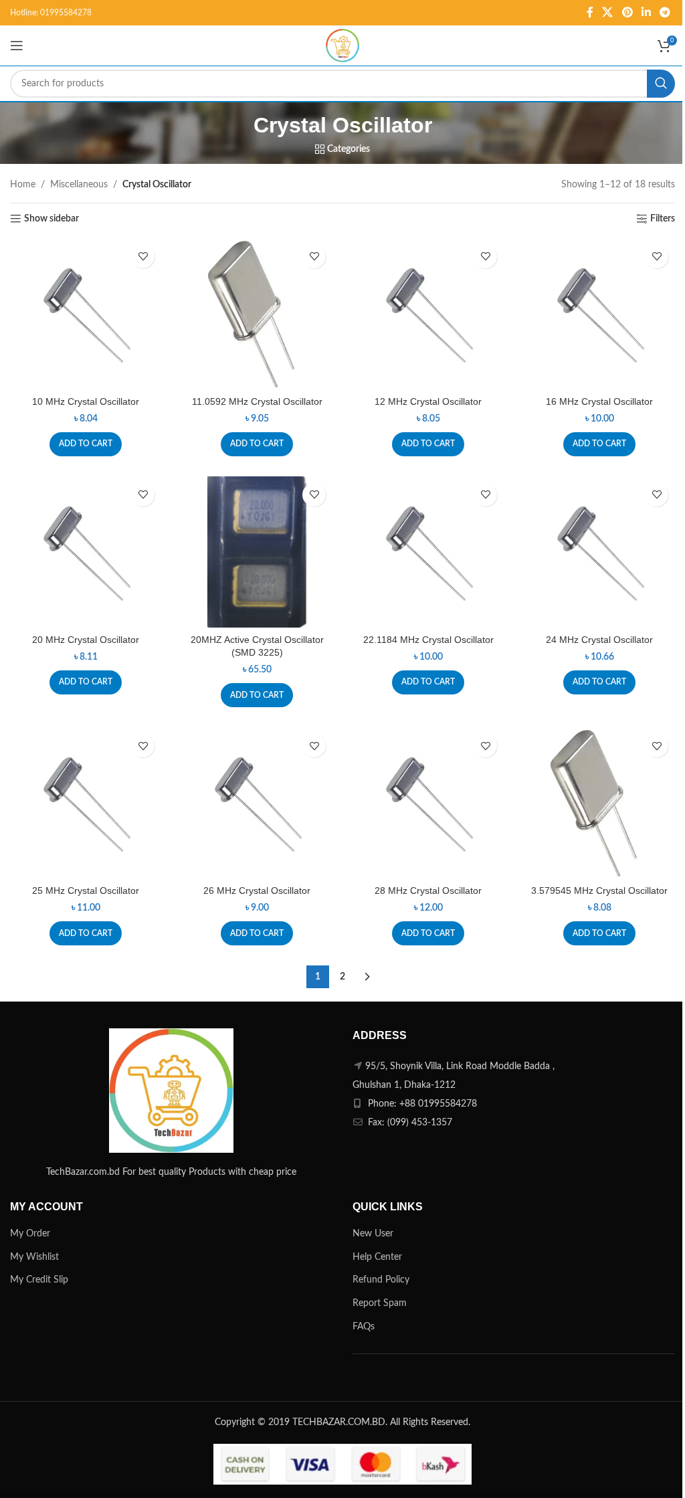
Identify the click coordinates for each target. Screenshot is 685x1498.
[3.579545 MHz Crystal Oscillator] (599, 802)
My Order (30, 1233)
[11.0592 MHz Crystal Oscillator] (256, 313)
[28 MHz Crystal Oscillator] (428, 802)
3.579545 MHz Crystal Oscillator (599, 890)
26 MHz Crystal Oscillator (256, 890)
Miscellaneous (79, 184)
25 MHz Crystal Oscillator (85, 890)
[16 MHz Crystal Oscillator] (599, 313)
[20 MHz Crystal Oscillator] (85, 552)
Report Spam (380, 1303)
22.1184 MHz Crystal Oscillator (428, 639)
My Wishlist (34, 1257)
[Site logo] (342, 45)
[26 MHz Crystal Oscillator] (256, 802)
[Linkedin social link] (646, 12)
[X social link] (607, 12)
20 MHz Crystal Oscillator (85, 639)
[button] (86, 444)
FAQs (364, 1326)
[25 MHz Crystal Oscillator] (85, 802)
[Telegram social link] (665, 12)
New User (373, 1233)
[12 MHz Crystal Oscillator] (428, 313)
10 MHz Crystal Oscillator (85, 401)
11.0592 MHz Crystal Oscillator (257, 401)
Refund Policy (381, 1280)
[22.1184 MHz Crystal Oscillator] (428, 552)
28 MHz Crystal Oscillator (428, 890)
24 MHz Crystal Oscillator (599, 639)
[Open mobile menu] (16, 45)
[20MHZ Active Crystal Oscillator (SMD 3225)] (256, 552)
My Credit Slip (39, 1280)
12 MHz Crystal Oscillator (428, 401)
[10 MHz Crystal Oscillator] (85, 313)
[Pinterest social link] (627, 12)
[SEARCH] (661, 84)
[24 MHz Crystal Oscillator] (599, 552)
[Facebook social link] (590, 12)
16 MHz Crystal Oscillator (599, 401)
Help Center (377, 1257)
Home (22, 184)
